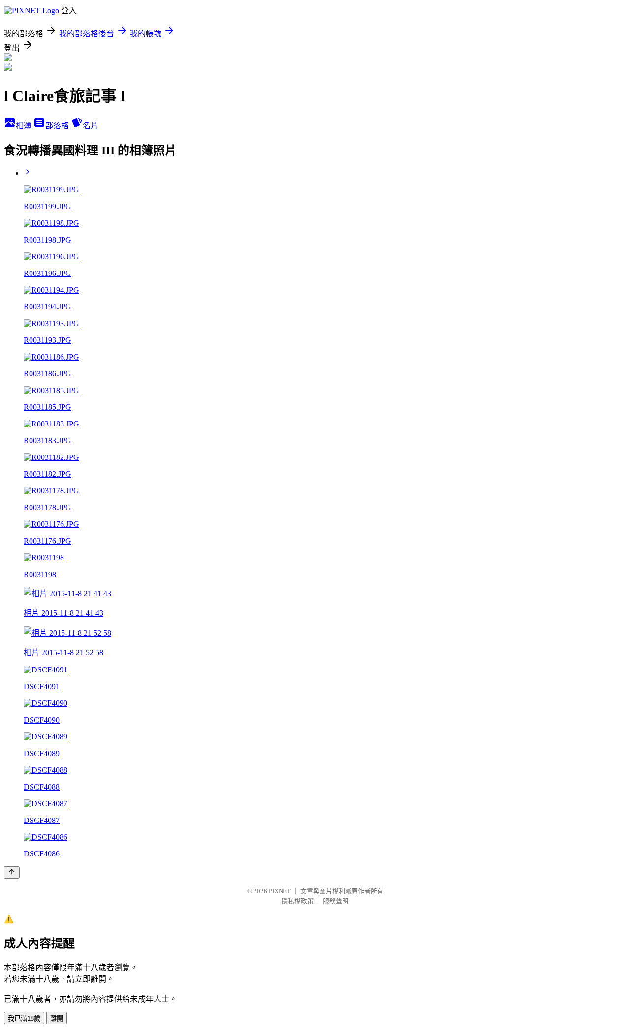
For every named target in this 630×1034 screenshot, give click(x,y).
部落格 (58, 126)
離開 (56, 1018)
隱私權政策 (298, 901)
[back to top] (12, 872)
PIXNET (280, 891)
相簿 (24, 126)
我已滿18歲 (24, 1018)
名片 (90, 126)
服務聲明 (335, 901)
